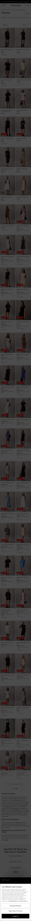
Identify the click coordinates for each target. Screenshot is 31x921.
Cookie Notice (13, 901)
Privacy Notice (23, 901)
